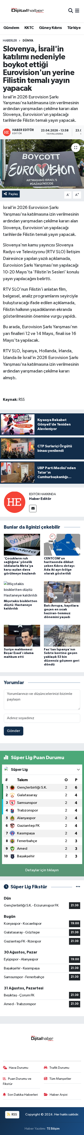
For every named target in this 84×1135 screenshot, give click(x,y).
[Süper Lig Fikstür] (78, 887)
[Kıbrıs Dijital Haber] (27, 11)
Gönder (13, 731)
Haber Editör (40, 499)
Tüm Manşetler (60, 1078)
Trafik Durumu (59, 1067)
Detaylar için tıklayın (42, 870)
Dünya (28, 40)
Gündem (11, 28)
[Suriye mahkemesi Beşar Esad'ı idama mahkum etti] (22, 636)
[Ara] (70, 11)
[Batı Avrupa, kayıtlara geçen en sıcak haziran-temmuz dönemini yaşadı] (62, 592)
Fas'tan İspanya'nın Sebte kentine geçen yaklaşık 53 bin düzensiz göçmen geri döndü (61, 657)
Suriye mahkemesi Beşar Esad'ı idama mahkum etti (19, 653)
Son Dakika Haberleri (23, 1094)
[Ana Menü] (77, 11)
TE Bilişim (53, 1128)
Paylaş (13, 194)
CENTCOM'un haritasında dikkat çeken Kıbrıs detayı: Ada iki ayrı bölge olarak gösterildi (59, 566)
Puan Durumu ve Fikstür (17, 1081)
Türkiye (74, 28)
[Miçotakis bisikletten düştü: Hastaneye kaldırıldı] (22, 590)
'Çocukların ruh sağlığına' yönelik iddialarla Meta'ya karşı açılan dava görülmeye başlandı (20, 566)
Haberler (10, 40)
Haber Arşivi (58, 1094)
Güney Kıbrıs (50, 28)
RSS (14, 1114)
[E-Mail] (33, 508)
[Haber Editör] (14, 502)
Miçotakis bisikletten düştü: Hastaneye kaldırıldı (20, 605)
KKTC (29, 28)
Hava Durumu (18, 1067)
